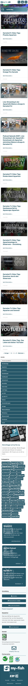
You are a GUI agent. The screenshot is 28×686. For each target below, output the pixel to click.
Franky (20, 475)
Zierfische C (6, 513)
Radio (5, 497)
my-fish (15, 488)
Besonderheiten (19, 469)
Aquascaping (7, 469)
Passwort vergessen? (7, 609)
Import (5, 485)
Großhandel (7, 482)
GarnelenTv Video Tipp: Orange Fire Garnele (12, 71)
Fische (5, 475)
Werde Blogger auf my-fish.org (11, 445)
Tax (3, 503)
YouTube (20, 507)
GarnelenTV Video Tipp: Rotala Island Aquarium (12, 175)
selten (13, 500)
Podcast (19, 494)
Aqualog (6, 463)
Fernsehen (13, 472)
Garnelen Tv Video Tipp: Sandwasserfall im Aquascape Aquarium (12, 208)
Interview (15, 485)
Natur (21, 491)
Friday (5, 478)
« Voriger (6, 353)
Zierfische (7, 510)
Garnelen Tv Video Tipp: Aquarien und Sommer (12, 309)
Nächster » (21, 353)
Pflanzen (5, 494)
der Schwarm (6, 472)
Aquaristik (17, 463)
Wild (8, 507)
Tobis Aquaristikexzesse (18, 503)
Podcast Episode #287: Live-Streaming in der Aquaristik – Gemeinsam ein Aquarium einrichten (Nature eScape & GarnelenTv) (14, 140)
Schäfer (5, 500)
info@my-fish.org (14, 651)
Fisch (19, 472)
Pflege (11, 494)
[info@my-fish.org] (14, 648)
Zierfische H (15, 513)
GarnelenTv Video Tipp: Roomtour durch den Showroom (12, 276)
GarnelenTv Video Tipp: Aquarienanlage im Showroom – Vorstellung (12, 242)
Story (21, 500)
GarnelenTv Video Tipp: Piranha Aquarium (12, 34)
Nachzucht (14, 491)
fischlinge (13, 475)
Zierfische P (6, 516)
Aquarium (9, 466)
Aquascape (21, 466)
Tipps (8, 503)
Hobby (17, 482)
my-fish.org (5, 491)
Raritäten (14, 497)
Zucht (15, 516)
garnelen (12, 478)
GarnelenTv (20, 478)
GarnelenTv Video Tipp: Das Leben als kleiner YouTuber (13, 341)
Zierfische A (17, 510)
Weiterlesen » (7, 39)
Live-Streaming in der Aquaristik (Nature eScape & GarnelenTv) (14, 104)
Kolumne (5, 488)
